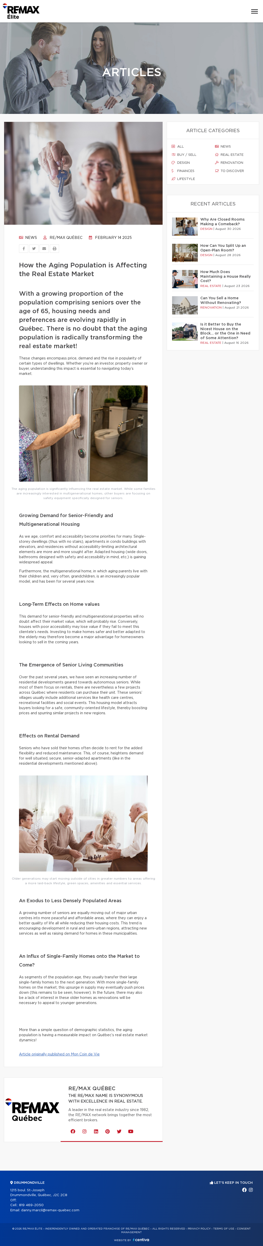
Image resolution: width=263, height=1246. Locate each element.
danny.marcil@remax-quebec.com (50, 1210)
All (180, 146)
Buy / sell (186, 155)
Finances (185, 171)
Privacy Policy (199, 1228)
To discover (232, 171)
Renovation (231, 163)
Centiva (141, 1239)
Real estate (231, 155)
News (30, 238)
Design (183, 163)
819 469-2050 (31, 1205)
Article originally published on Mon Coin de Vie (59, 1054)
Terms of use (223, 1228)
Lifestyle (185, 179)
